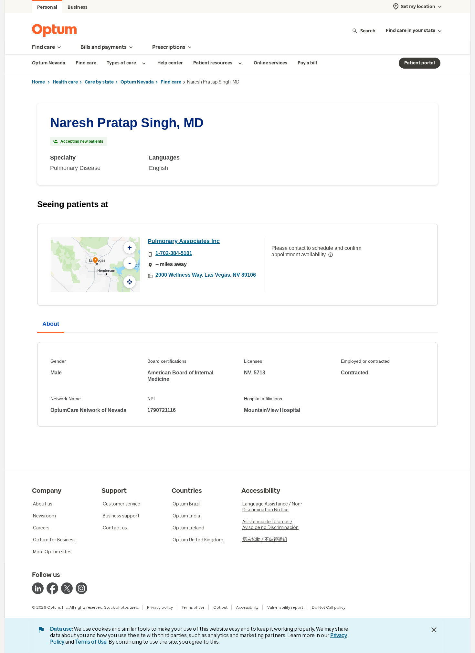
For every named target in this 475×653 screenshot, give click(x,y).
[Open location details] (95, 261)
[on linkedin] (38, 588)
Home (38, 82)
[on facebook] (52, 588)
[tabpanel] (237, 384)
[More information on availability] (330, 254)
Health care (65, 82)
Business (78, 7)
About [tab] (50, 324)
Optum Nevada (137, 82)
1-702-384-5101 (173, 253)
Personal (47, 7)
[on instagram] (81, 588)
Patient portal (419, 63)
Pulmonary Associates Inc (184, 241)
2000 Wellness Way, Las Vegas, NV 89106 (205, 275)
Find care (171, 82)
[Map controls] (129, 281)
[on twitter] (67, 588)
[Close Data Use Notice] (434, 630)
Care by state (99, 82)
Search (367, 31)
